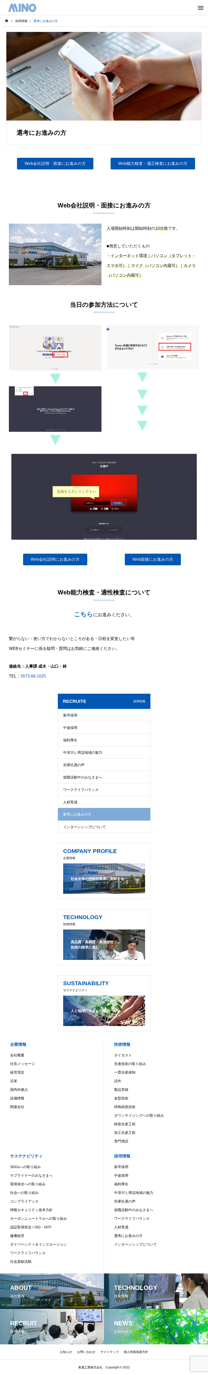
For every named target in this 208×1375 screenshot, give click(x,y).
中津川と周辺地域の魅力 (82, 752)
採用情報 (122, 1156)
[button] (55, 163)
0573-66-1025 (33, 676)
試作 (117, 1081)
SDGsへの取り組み (25, 1167)
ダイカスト (123, 1055)
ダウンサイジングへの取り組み (139, 1115)
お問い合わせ (86, 1352)
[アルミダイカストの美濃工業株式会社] (22, 7)
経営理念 (17, 1072)
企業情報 (18, 1044)
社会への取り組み (24, 1193)
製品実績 (121, 1090)
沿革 (13, 1081)
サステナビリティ (26, 1156)
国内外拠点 (19, 1090)
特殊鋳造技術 (124, 1107)
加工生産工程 (124, 1133)
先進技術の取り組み (130, 1064)
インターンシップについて (84, 827)
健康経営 (17, 1236)
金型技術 (121, 1098)
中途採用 (70, 728)
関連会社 (17, 1107)
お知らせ (66, 1352)
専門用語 (121, 1141)
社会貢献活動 (20, 1262)
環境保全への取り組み (28, 1184)
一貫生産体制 (124, 1072)
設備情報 (17, 1098)
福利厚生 (70, 740)
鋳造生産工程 (124, 1124)
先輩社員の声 (73, 765)
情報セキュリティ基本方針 (31, 1210)
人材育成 (70, 802)
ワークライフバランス (81, 790)
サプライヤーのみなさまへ (31, 1175)
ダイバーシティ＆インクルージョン (38, 1244)
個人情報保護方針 (136, 1352)
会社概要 (17, 1055)
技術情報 (122, 1044)
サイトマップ (109, 1352)
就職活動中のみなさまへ (82, 777)
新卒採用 (70, 715)
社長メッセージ (22, 1064)
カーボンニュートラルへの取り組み (38, 1218)
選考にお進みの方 (128, 1236)
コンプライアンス (24, 1201)
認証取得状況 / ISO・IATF (31, 1227)
